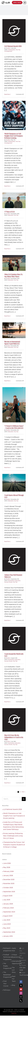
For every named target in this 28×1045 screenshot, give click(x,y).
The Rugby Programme (5, 966)
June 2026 (7, 863)
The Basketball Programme (5, 975)
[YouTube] (20, 989)
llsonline (8, 48)
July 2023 (6, 920)
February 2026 (8, 871)
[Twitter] (20, 985)
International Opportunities (14, 962)
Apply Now (14, 949)
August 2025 (7, 896)
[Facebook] (20, 981)
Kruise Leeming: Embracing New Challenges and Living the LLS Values (13, 836)
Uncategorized (8, 51)
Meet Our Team (14, 979)
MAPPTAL (14, 1013)
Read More (7, 94)
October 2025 (8, 887)
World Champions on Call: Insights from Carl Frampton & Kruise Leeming (13, 136)
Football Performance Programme (5, 957)
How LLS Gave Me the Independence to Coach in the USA (13, 737)
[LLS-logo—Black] (6, 2)
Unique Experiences (14, 956)
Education (10, 215)
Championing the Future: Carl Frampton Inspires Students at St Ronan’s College (14, 845)
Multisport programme (5, 949)
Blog (13, 985)
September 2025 (9, 891)
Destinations (11, 580)
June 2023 (7, 924)
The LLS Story (14, 970)
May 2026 (6, 867)
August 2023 (7, 916)
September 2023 (9, 912)
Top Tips (18, 49)
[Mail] (20, 996)
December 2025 (8, 879)
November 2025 (8, 883)
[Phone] (20, 1000)
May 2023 (6, 928)
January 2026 (8, 875)
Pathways (5, 990)
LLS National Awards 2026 (12, 46)
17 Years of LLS (9, 211)
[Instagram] (20, 993)
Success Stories (8, 582)
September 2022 (9, 932)
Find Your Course (5, 984)
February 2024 (8, 908)
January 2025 (8, 904)
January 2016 (8, 936)
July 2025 (6, 900)
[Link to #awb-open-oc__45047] (24, 2)
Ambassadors (11, 49)
